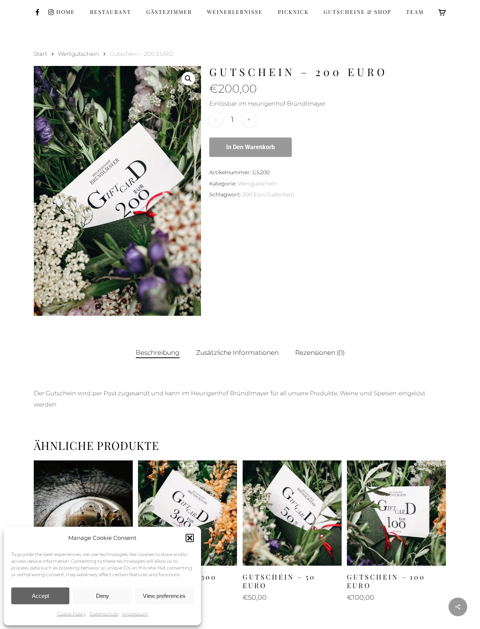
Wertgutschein (78, 54)
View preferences (164, 596)
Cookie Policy (71, 614)
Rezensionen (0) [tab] (320, 352)
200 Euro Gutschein (268, 194)
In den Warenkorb (250, 147)
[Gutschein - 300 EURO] (187, 513)
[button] (190, 538)
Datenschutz (104, 614)
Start (40, 54)
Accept (40, 596)
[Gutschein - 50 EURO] (292, 513)
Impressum (135, 614)
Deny (102, 596)
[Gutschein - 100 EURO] (396, 513)
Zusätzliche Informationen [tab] (237, 352)
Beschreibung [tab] (158, 352)
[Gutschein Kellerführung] (83, 513)
